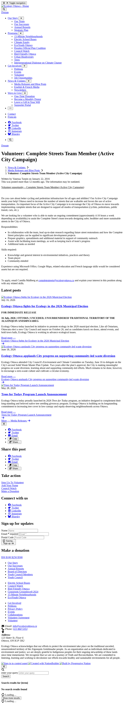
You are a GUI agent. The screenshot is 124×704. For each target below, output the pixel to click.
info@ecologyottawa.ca (25, 626)
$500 (20, 557)
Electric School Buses (19, 583)
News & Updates (17, 167)
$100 (9, 557)
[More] (21, 18)
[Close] (4, 424)
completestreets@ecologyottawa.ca (56, 280)
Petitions (12, 606)
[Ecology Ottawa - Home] (15, 6)
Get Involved (14, 603)
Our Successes (15, 565)
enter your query (9, 672)
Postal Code (7, 537)
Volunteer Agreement (18, 617)
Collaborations (15, 614)
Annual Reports (16, 568)
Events (11, 611)
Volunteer (13, 620)
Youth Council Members (20, 574)
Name (4, 530)
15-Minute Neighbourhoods (22, 594)
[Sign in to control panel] (14, 663)
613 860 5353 (20, 629)
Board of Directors (17, 571)
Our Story (13, 562)
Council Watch (15, 585)
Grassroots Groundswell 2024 (23, 591)
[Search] (4, 9)
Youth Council (15, 577)
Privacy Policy (15, 608)
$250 (14, 557)
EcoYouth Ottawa (17, 597)
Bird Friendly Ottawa (19, 588)
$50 (3, 557)
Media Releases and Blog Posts (24, 170)
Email (9, 534)
